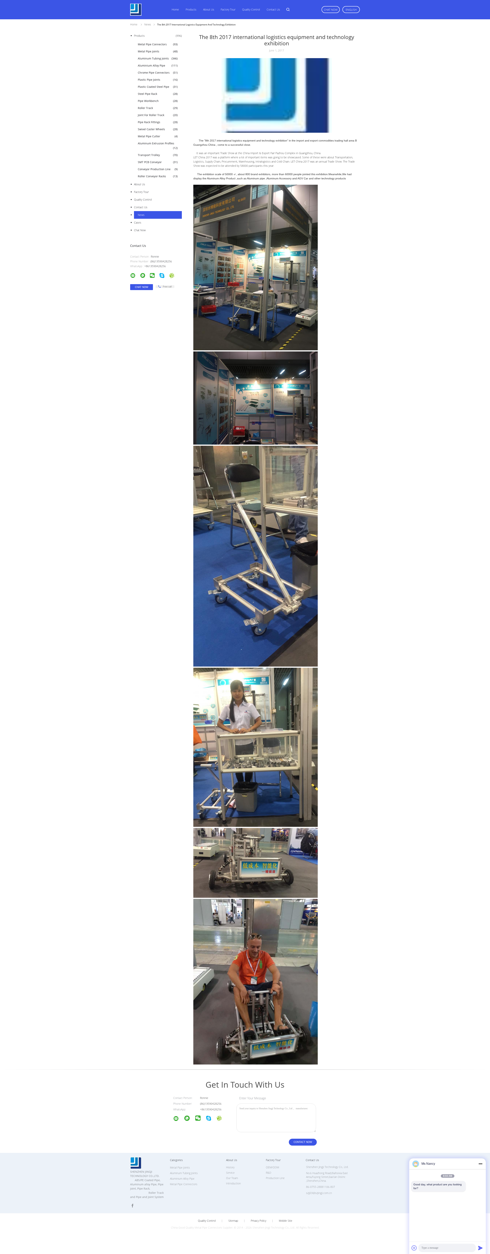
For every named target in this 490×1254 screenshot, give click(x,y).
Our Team (232, 1178)
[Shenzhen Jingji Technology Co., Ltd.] (178, 1119)
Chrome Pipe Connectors (158, 72)
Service (230, 1172)
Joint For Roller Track (158, 115)
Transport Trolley (158, 155)
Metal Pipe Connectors (158, 44)
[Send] (480, 1248)
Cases (137, 222)
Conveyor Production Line (158, 169)
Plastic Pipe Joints (158, 79)
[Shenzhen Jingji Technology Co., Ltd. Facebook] (132, 1205)
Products (191, 9)
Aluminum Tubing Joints (158, 58)
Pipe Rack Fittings (158, 122)
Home (175, 9)
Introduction (233, 1183)
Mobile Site (285, 1220)
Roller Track (158, 108)
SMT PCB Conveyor (158, 162)
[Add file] (414, 1248)
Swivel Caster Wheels (158, 129)
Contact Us (273, 9)
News (141, 215)
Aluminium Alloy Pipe (158, 65)
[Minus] (480, 1163)
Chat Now (330, 9)
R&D (268, 1172)
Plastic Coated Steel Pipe (158, 87)
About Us (208, 9)
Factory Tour (228, 9)
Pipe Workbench (158, 101)
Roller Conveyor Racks (158, 176)
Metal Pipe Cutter (158, 136)
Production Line (275, 1178)
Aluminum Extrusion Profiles (158, 146)
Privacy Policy (258, 1220)
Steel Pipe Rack (158, 94)
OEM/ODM (272, 1167)
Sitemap (233, 1220)
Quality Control (251, 9)
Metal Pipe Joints (158, 51)
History (230, 1167)
